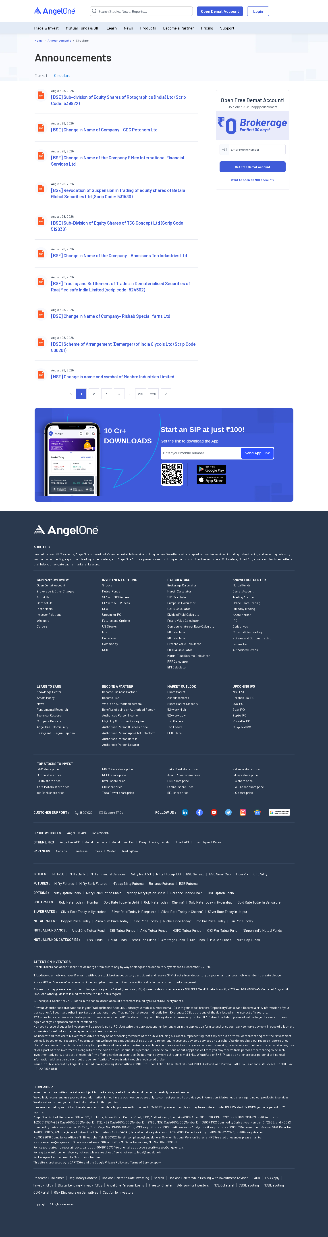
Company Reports (49, 721)
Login (258, 11)
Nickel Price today (177, 921)
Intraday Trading (244, 609)
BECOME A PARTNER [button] (117, 686)
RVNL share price (113, 781)
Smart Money (45, 698)
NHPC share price (114, 775)
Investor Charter (160, 1185)
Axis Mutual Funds (153, 930)
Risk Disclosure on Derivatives (76, 1192)
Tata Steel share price (182, 769)
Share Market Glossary (182, 704)
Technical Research (49, 715)
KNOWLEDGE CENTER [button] (249, 580)
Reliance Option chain (186, 893)
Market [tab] (41, 75)
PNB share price (178, 781)
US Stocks (109, 626)
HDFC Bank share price (117, 769)
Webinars (43, 620)
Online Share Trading (246, 603)
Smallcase (80, 851)
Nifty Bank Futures (93, 883)
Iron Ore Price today (210, 921)
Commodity (110, 644)
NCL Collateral (224, 1185)
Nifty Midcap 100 (168, 874)
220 (153, 394)
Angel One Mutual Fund (88, 930)
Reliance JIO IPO (243, 698)
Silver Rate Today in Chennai (182, 911)
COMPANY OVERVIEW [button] (53, 580)
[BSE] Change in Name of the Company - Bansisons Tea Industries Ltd (119, 255)
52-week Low (176, 715)
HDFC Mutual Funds (186, 930)
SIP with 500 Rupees (116, 603)
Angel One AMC (77, 833)
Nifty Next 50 (141, 874)
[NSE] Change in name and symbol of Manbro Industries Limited (112, 376)
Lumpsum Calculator (181, 603)
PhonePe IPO (241, 721)
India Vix (242, 874)
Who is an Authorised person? (122, 704)
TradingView (130, 851)
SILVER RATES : (45, 911)
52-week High (176, 709)
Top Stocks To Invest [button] (55, 764)
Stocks (107, 585)
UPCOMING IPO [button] (244, 686)
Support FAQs (113, 812)
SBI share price (112, 787)
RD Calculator (176, 638)
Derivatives (240, 626)
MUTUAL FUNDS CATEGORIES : (56, 940)
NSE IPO (238, 692)
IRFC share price (48, 769)
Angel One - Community (52, 727)
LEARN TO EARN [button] (49, 686)
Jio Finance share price (248, 787)
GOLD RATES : (44, 902)
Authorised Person (245, 650)
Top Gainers (175, 721)
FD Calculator (176, 632)
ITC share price (243, 781)
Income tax (240, 644)
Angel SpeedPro (123, 842)
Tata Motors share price (53, 787)
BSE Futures (188, 883)
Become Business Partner (119, 692)
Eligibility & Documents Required (123, 721)
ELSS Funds (94, 940)
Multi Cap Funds (248, 940)
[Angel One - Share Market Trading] (54, 11)
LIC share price (243, 792)
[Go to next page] (166, 393)
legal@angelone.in (149, 1152)
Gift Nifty (260, 874)
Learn (112, 27)
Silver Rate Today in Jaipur (227, 911)
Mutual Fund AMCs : (50, 930)
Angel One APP (70, 842)
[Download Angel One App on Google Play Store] (211, 469)
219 (140, 394)
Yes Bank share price (50, 792)
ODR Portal (41, 1192)
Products (148, 27)
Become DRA (110, 698)
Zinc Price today (145, 921)
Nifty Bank (77, 874)
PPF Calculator (177, 661)
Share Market (242, 615)
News (128, 27)
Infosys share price (245, 775)
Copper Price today (75, 921)
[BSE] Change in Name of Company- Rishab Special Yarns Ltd (110, 316)
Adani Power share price (183, 775)
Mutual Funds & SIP (83, 27)
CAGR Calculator (178, 609)
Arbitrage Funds (173, 940)
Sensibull (62, 851)
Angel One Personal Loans (125, 1185)
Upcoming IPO (111, 614)
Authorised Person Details (119, 739)
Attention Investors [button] (52, 961)
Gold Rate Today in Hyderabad (211, 902)
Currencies (109, 638)
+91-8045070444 (107, 1147)
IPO (235, 620)
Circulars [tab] (62, 75)
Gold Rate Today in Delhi (121, 902)
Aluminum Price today (111, 921)
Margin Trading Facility (154, 842)
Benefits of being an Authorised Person (128, 709)
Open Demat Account (220, 11)
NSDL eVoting (274, 1185)
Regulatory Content (83, 1178)
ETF (105, 632)
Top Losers (175, 727)
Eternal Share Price (180, 787)
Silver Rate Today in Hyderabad (83, 911)
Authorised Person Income (120, 715)
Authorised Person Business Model (125, 727)
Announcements (178, 698)
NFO (105, 609)
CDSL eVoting (249, 1185)
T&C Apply (272, 1178)
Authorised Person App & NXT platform (128, 733)
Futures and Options (116, 620)
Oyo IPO (238, 704)
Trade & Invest (46, 27)
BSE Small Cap (220, 874)
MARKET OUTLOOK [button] (181, 686)
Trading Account (244, 597)
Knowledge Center (49, 692)
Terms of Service (141, 1162)
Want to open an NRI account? (252, 180)
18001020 (86, 812)
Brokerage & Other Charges (55, 591)
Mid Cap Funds (220, 940)
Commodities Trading (247, 632)
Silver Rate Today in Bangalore (134, 911)
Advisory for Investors (193, 1185)
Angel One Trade (96, 842)
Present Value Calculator (184, 644)
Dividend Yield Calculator (184, 614)
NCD (105, 650)
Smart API (182, 842)
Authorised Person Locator (120, 744)
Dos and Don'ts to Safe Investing (125, 1178)
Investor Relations (49, 614)
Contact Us (44, 603)
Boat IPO (239, 709)
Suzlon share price (49, 775)
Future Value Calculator (183, 620)
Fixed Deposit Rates (207, 842)
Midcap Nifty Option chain (146, 893)
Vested (111, 851)
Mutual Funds (111, 591)
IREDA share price (48, 781)
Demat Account (243, 591)
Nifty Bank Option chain (103, 893)
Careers (42, 626)
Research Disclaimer (48, 1178)
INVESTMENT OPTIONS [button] (119, 580)
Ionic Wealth (100, 833)
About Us (43, 597)
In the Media (45, 609)
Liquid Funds (117, 940)
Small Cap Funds (144, 940)
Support (227, 27)
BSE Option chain (221, 893)
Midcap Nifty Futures (128, 883)
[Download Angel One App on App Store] (211, 479)
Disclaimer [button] (43, 1087)
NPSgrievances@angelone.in (52, 1142)
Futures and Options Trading (252, 638)
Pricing (207, 27)
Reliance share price (246, 769)
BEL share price (177, 792)
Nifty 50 (58, 874)
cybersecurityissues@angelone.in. (161, 1147)
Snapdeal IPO (242, 727)
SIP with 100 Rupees (115, 597)
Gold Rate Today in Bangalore (259, 902)
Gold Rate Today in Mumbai (79, 902)
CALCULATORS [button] (178, 580)
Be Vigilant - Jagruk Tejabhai (56, 733)
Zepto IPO (239, 715)
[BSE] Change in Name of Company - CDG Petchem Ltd (104, 129)
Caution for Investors (118, 1192)
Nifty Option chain (67, 893)
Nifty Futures (64, 883)
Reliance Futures (161, 883)
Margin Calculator (179, 591)
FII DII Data (174, 733)
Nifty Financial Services (108, 874)
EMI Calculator (177, 667)
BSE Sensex (195, 874)
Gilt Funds (197, 940)
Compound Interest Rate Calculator (191, 626)
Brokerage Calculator (181, 585)
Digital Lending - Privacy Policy (80, 1185)
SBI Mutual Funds (122, 930)
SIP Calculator (177, 597)
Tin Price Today (241, 921)
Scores (159, 1178)
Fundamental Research (52, 709)
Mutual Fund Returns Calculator (188, 655)
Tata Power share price (118, 792)
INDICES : (40, 874)
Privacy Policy (114, 1162)
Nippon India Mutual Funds (262, 930)
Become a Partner (178, 27)
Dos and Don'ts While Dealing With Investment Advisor (208, 1178)
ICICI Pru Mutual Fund (221, 930)
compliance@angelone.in (144, 1137)
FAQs (256, 1178)
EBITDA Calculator (179, 650)
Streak (97, 851)
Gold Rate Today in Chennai (164, 902)
